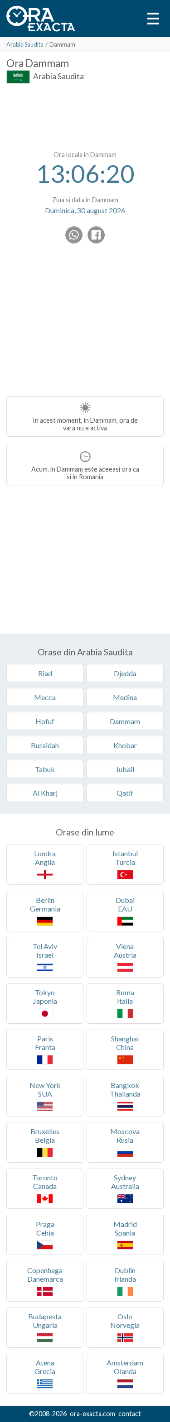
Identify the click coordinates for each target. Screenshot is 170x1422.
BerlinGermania (45, 904)
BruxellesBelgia (44, 1135)
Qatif (125, 792)
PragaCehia (45, 1228)
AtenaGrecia (44, 1366)
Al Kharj (45, 792)
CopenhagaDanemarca (45, 1274)
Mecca (45, 697)
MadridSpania (125, 1228)
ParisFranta (45, 1042)
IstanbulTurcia (125, 857)
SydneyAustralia (125, 1181)
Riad (45, 673)
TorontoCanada (45, 1181)
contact (129, 1413)
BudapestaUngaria (45, 1320)
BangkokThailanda (125, 1089)
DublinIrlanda (125, 1274)
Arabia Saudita (25, 44)
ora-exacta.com (92, 1413)
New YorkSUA (45, 1089)
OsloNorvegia (125, 1320)
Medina (125, 697)
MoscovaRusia (125, 1135)
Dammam (125, 721)
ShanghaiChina (125, 1042)
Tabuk (45, 769)
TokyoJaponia (45, 996)
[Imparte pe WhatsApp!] (74, 235)
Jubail (125, 769)
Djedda (125, 673)
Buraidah (45, 745)
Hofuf (44, 721)
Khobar (125, 745)
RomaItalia (125, 996)
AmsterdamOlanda (125, 1366)
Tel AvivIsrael (45, 950)
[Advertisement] (85, 115)
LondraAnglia (45, 857)
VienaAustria (125, 950)
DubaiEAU (125, 904)
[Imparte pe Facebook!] (96, 235)
